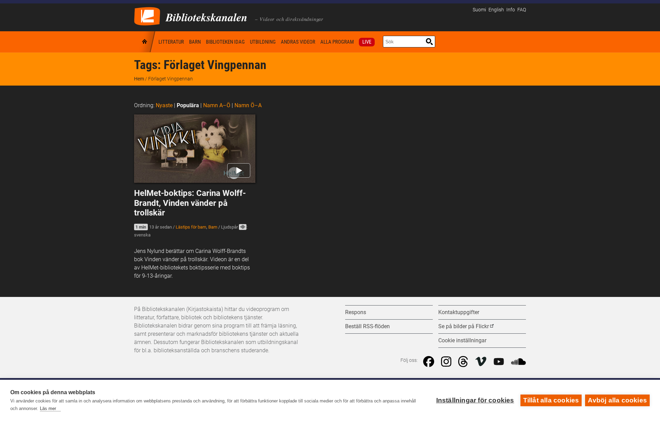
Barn (195, 42)
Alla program (337, 42)
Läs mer (48, 408)
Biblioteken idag (225, 42)
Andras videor (298, 42)
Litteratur (171, 42)
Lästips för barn (191, 227)
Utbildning (263, 42)
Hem (145, 41)
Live (366, 42)
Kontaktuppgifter (458, 312)
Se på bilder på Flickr (463, 326)
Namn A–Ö (216, 105)
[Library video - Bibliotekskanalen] (147, 15)
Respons (355, 312)
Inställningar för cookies (475, 400)
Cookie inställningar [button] (462, 340)
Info (510, 10)
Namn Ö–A (248, 105)
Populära (188, 105)
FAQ (521, 10)
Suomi (479, 10)
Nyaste (164, 105)
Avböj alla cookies (617, 400)
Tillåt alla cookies (551, 400)
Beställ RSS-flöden (367, 326)
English (496, 10)
